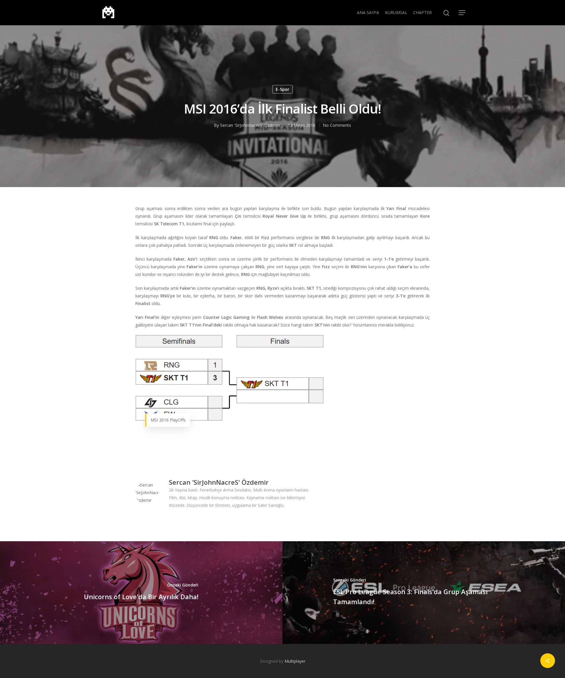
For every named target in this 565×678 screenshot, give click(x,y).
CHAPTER (422, 12)
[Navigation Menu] (462, 13)
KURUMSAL (396, 12)
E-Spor (282, 89)
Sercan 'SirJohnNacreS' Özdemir (250, 125)
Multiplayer (295, 661)
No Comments (337, 125)
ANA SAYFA (368, 12)
